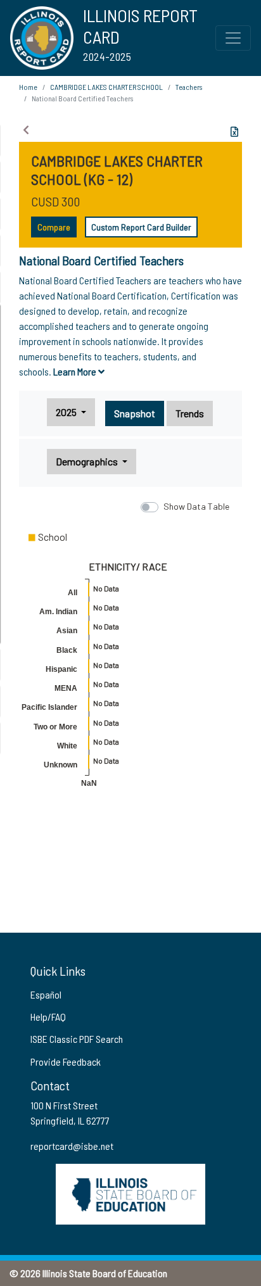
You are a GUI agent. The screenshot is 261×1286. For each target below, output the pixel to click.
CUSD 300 (55, 201)
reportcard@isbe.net (71, 1146)
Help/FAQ (48, 1017)
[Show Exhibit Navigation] (26, 130)
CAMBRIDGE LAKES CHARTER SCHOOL (106, 86)
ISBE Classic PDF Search (76, 1039)
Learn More (75, 371)
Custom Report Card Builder (141, 227)
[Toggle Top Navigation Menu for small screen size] (233, 38)
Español (45, 994)
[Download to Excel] (234, 132)
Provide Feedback (65, 1062)
